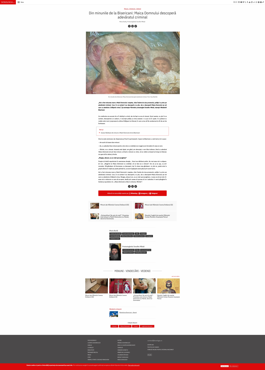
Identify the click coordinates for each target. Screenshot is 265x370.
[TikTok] (254, 2)
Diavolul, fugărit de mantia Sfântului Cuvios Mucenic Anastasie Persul (157, 216)
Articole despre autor (140, 252)
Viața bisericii (92, 340)
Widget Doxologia (123, 357)
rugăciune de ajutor (147, 326)
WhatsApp (134, 193)
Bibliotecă (91, 350)
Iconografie (149, 236)
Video (137, 233)
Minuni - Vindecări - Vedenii (132, 9)
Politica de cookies (153, 347)
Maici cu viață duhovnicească (126, 345)
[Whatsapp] (132, 26)
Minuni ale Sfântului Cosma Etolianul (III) (114, 205)
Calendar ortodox (123, 355)
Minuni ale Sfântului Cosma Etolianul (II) (159, 205)
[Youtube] (250, 2)
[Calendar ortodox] (239, 2)
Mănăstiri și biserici (139, 236)
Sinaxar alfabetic (123, 350)
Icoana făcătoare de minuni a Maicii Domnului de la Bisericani (120, 133)
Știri (89, 357)
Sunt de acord (224, 366)
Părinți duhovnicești (124, 343)
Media (89, 355)
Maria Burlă (122, 22)
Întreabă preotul (93, 352)
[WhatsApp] (256, 2)
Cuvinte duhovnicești (128, 233)
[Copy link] (135, 26)
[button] (21, 2)
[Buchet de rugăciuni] (243, 2)
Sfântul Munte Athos (127, 236)
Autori (120, 340)
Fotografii (143, 233)
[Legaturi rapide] (263, 2)
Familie (90, 345)
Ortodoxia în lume (114, 238)
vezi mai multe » (176, 276)
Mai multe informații (134, 365)
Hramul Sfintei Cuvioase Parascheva (98, 359)
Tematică (120, 347)
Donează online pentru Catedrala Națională (160, 349)
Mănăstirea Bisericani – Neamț (128, 312)
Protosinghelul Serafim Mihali (136, 22)
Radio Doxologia (122, 359)
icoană (136, 326)
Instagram (144, 193)
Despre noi (150, 345)
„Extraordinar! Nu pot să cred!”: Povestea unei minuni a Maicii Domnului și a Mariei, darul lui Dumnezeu (114, 216)
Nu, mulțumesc (234, 366)
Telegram (154, 193)
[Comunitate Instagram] (259, 2)
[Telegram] (261, 2)
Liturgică (90, 347)
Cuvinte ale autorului (115, 233)
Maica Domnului (125, 326)
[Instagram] (252, 2)
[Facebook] (247, 2)
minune (114, 326)
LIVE (236, 2)
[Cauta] (245, 2)
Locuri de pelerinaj (115, 236)
